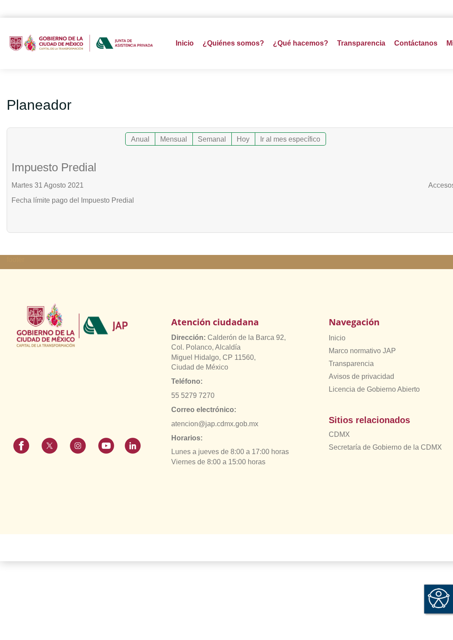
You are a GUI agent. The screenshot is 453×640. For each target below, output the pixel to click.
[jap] (81, 43)
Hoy (243, 139)
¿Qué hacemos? (300, 43)
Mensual (173, 139)
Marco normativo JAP (362, 351)
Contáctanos (416, 43)
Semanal (212, 139)
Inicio (185, 43)
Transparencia (351, 363)
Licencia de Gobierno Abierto (374, 389)
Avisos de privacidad (361, 376)
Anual (140, 139)
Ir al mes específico (290, 139)
